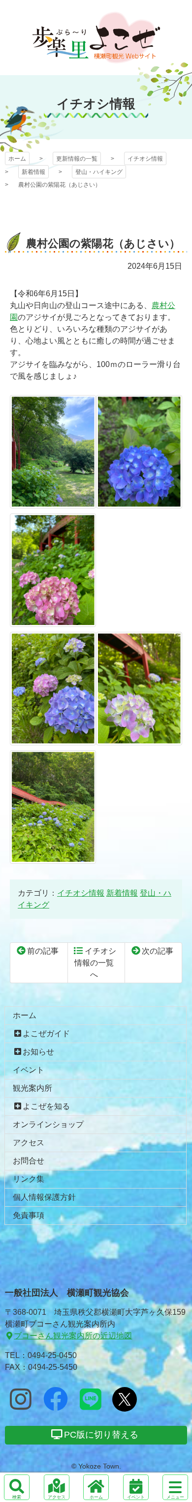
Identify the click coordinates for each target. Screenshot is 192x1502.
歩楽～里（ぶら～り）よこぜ (96, 37)
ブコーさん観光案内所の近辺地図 (73, 1336)
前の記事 (43, 951)
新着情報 (33, 172)
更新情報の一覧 (76, 158)
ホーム (17, 158)
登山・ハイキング (99, 172)
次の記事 (157, 951)
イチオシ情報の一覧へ (95, 963)
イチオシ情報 (145, 158)
